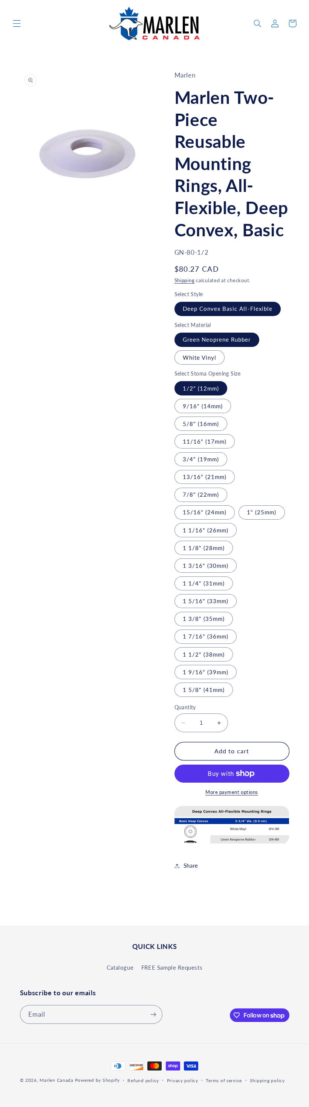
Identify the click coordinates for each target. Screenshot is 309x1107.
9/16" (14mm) (203, 406)
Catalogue (120, 967)
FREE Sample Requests (172, 967)
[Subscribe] (153, 1014)
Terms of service (224, 1080)
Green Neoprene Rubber (217, 339)
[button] (16, 23)
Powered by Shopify (97, 1080)
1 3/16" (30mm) (206, 565)
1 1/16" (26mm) (206, 530)
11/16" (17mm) (205, 441)
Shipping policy (267, 1080)
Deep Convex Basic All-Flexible (228, 308)
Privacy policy (182, 1080)
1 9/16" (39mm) (206, 672)
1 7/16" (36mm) (206, 636)
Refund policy (143, 1080)
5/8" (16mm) (201, 423)
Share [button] (191, 865)
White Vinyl (200, 357)
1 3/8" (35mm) (204, 618)
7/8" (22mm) (201, 494)
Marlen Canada (56, 1080)
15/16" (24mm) (205, 512)
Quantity (185, 707)
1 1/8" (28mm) (204, 547)
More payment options (231, 792)
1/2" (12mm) (201, 388)
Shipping (184, 280)
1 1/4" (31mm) (204, 583)
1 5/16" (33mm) (206, 601)
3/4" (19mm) (201, 459)
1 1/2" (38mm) (204, 654)
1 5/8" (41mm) (204, 689)
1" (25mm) (261, 512)
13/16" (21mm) (205, 476)
